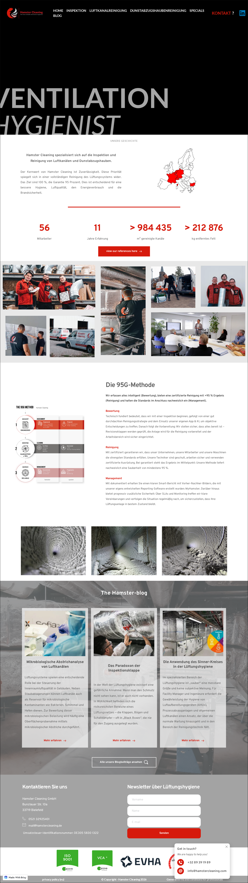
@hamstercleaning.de (48, 826)
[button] (226, 846)
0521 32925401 (39, 819)
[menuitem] (58, 10)
